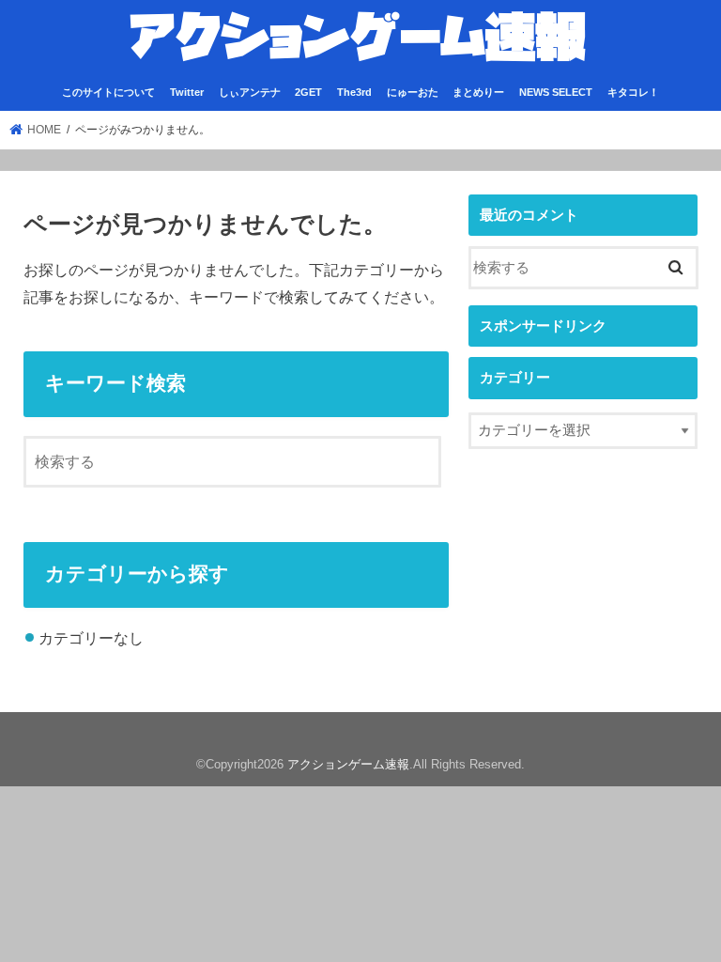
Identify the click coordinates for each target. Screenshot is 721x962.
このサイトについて (108, 92)
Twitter (187, 92)
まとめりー (478, 92)
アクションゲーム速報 (348, 764)
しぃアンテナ (250, 92)
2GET (308, 92)
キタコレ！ (633, 92)
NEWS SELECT (555, 92)
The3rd (354, 92)
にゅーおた (412, 92)
